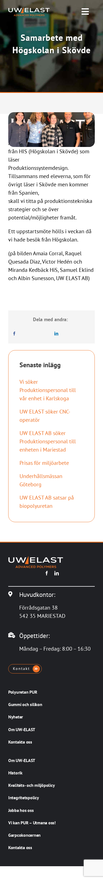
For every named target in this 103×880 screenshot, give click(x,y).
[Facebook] (14, 333)
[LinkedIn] (56, 333)
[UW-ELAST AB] (29, 9)
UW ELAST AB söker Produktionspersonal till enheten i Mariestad (48, 441)
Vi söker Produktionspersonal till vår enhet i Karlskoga (48, 390)
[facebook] (46, 573)
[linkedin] (56, 573)
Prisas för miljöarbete (44, 462)
